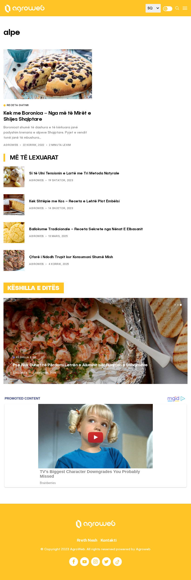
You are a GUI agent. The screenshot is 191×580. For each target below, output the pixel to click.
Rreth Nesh (87, 540)
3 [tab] (180, 305)
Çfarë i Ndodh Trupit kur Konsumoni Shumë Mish (71, 257)
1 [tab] (175, 305)
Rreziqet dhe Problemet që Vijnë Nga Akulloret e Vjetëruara (71, 365)
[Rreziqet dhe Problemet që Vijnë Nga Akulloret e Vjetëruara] (96, 341)
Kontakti (109, 540)
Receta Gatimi (18, 105)
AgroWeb (10, 145)
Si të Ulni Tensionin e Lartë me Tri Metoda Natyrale (74, 173)
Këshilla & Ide (27, 358)
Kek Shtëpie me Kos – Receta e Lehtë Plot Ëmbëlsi (74, 201)
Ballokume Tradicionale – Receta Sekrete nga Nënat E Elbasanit (86, 229)
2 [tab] (178, 305)
